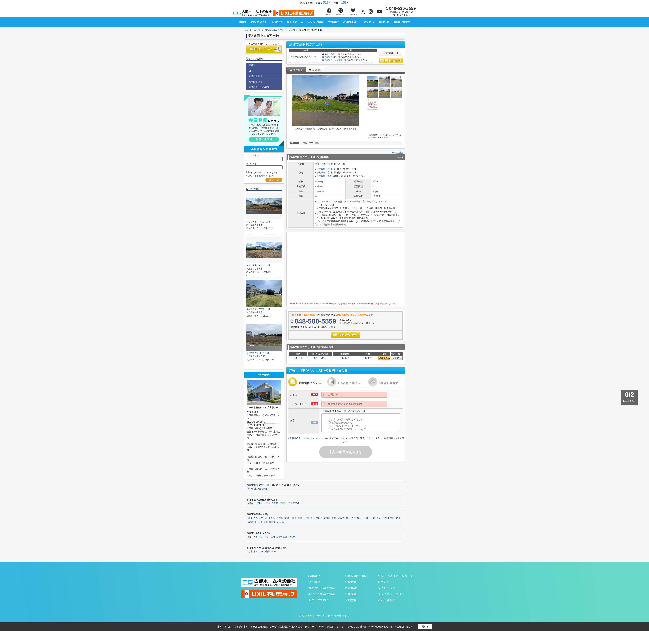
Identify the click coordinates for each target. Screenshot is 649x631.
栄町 (392, 518)
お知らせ (383, 22)
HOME (243, 22)
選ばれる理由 (351, 22)
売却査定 (351, 600)
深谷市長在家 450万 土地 (257, 353)
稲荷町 (272, 522)
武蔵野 (341, 518)
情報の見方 (397, 152)
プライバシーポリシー (314, 438)
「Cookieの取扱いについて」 (380, 627)
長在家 (279, 518)
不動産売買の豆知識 (321, 594)
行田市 (259, 503)
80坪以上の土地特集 (258, 489)
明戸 (261, 537)
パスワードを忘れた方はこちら (261, 175)
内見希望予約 (259, 22)
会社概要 (333, 22)
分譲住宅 (277, 22)
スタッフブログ (318, 600)
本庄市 (266, 503)
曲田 (386, 518)
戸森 (398, 518)
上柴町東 (308, 518)
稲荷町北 (252, 522)
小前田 (293, 518)
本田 (348, 518)
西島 (300, 518)
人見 (255, 518)
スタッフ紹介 (315, 22)
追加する (396, 358)
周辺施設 (351, 588)
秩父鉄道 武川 (256, 76)
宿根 (334, 518)
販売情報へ (390, 53)
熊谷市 (251, 503)
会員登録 (351, 594)
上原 (373, 518)
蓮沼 (286, 518)
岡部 (255, 537)
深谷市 (298, 57)
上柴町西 (318, 518)
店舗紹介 (314, 576)
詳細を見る (384, 358)
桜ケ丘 (360, 518)
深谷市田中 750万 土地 (258, 221)
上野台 (271, 518)
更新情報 (351, 582)
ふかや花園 (337, 60)
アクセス (368, 22)
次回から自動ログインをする (263, 172)
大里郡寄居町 (292, 503)
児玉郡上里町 (278, 503)
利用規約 (294, 438)
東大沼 (380, 518)
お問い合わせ (401, 22)
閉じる (425, 626)
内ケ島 (280, 522)
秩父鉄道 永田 (256, 82)
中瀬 (260, 522)
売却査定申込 (295, 22)
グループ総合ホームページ (395, 576)
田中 (303, 57)
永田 (334, 57)
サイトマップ (387, 588)
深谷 (250, 537)
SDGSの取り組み (356, 576)
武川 (334, 54)
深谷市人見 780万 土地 (258, 309)
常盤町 (327, 518)
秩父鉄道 (326, 54)
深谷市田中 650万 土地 (258, 265)
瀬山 (367, 518)
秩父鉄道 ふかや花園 (259, 87)
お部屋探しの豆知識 (321, 588)
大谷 (353, 518)
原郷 (265, 522)
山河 (250, 518)
